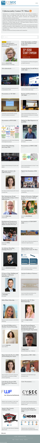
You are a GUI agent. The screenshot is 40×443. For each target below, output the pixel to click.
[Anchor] (6, 433)
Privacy (21, 439)
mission (7, 29)
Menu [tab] (37, 3)
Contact (17, 439)
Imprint (26, 439)
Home (13, 439)
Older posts (3, 433)
